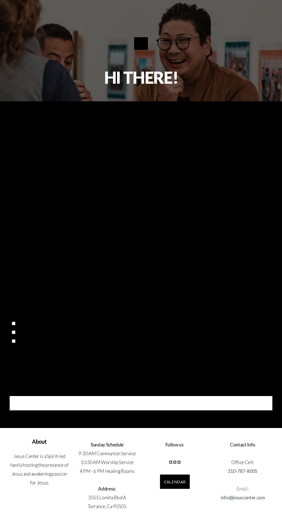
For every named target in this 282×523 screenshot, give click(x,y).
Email (15, 264)
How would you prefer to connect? (42, 314)
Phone (15, 289)
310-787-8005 (242, 471)
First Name (20, 239)
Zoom (24, 323)
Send (141, 403)
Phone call (28, 332)
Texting (25, 341)
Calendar (175, 481)
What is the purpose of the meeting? (44, 354)
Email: (242, 489)
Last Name (151, 239)
